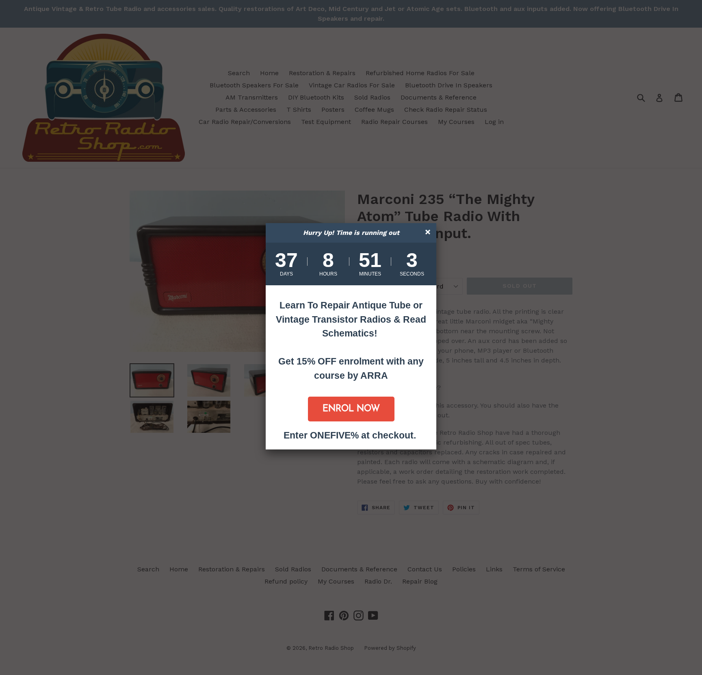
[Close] (428, 233)
